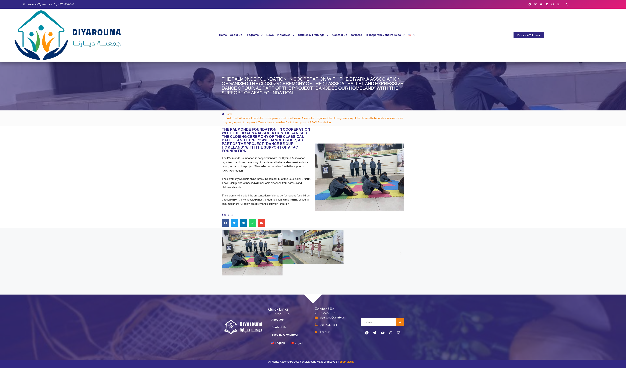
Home (223, 34)
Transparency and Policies (383, 34)
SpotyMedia (346, 361)
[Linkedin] (546, 4)
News (270, 34)
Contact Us (339, 34)
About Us (236, 34)
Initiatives (284, 34)
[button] (566, 4)
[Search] (400, 322)
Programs (252, 34)
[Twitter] (535, 4)
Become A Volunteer (284, 334)
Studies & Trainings (311, 34)
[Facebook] (529, 4)
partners (356, 34)
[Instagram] (552, 4)
